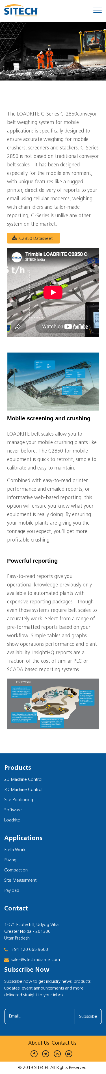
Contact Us (64, 1043)
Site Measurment (20, 880)
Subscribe (88, 1016)
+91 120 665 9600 (29, 949)
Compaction (16, 870)
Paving (10, 860)
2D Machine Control (23, 779)
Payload (11, 890)
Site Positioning (18, 800)
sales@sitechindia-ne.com (35, 960)
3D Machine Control (23, 790)
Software (13, 810)
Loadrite (12, 820)
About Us (38, 1043)
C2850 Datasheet (36, 238)
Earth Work (15, 850)
